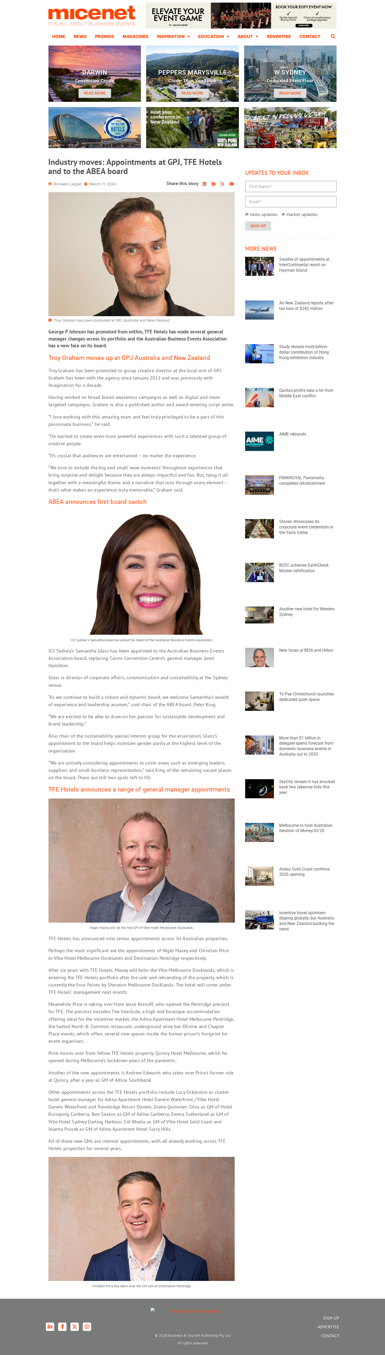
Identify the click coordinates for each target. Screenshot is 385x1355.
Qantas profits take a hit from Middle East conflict (306, 393)
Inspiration (171, 36)
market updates (301, 214)
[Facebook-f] (62, 1327)
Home (58, 36)
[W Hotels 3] (94, 146)
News (80, 36)
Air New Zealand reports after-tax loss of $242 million (306, 305)
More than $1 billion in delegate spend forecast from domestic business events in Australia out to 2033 (306, 746)
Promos (104, 36)
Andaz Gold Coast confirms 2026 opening (304, 872)
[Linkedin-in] (50, 1327)
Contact (310, 36)
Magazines (135, 36)
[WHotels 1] (241, 27)
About (245, 36)
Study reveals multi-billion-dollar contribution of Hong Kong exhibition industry (304, 352)
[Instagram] (87, 1327)
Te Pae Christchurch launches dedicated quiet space (306, 697)
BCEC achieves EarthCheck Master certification (304, 568)
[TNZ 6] (192, 146)
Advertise (279, 36)
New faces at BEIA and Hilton (306, 650)
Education (211, 36)
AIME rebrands (292, 434)
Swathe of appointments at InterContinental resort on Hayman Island (304, 265)
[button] (333, 36)
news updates (263, 214)
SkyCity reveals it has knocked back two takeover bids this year (307, 787)
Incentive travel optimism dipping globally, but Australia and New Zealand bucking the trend (306, 921)
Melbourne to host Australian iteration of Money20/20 (306, 828)
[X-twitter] (74, 1327)
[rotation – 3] (290, 146)
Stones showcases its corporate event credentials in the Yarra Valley (306, 527)
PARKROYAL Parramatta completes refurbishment (302, 480)
